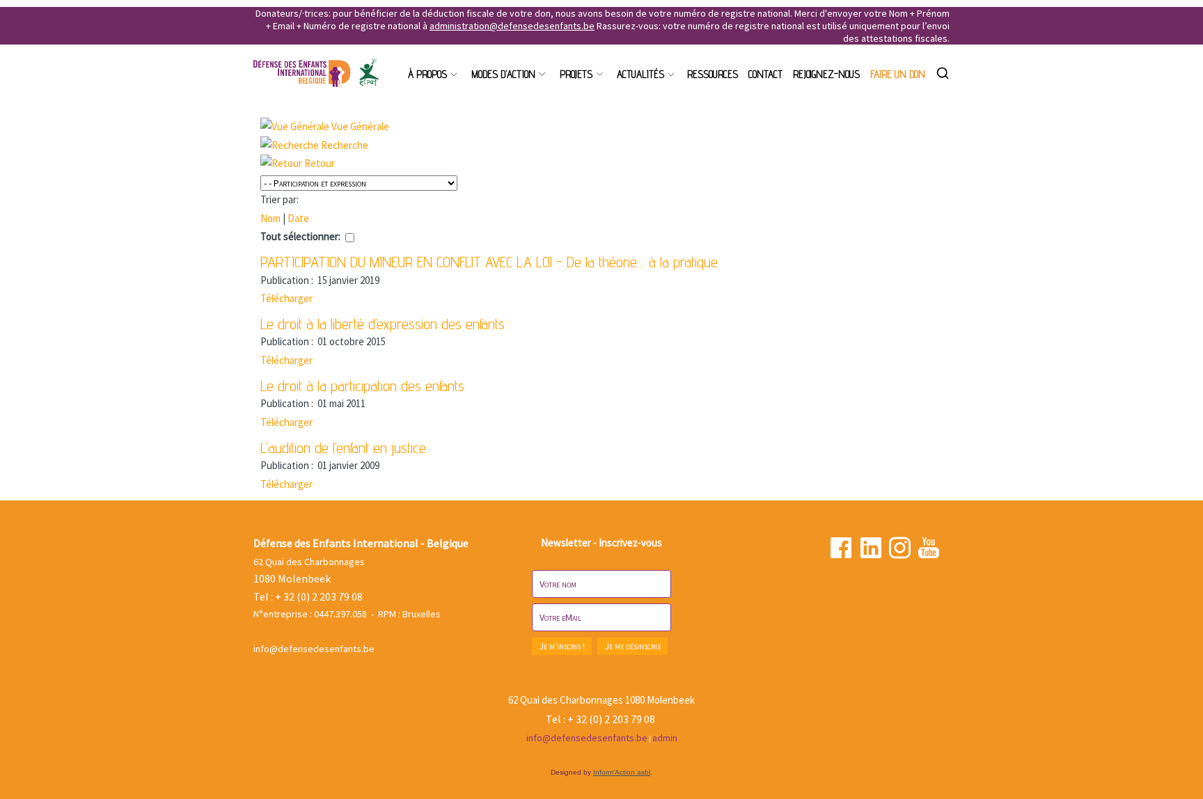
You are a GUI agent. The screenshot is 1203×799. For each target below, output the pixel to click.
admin (664, 737)
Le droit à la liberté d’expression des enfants (382, 324)
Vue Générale (360, 126)
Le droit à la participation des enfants (362, 386)
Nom (270, 218)
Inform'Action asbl (621, 772)
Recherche (344, 145)
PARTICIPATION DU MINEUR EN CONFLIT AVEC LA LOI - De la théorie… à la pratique (489, 262)
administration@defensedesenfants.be (512, 25)
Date (298, 218)
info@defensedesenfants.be (314, 648)
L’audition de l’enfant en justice (343, 447)
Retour (319, 163)
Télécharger (286, 298)
